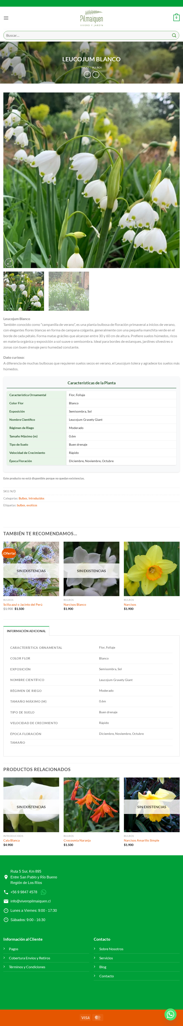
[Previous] (12, 180)
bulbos (21, 505)
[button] (6, 17)
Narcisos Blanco (75, 604)
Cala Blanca (11, 840)
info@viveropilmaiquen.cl (30, 901)
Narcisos (130, 604)
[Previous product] (95, 74)
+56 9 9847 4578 (23, 892)
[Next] (170, 180)
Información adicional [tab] (26, 631)
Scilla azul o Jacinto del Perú (22, 604)
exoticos (32, 505)
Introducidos (36, 498)
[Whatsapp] (170, 1014)
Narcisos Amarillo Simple (141, 840)
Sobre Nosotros (111, 949)
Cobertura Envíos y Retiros (29, 958)
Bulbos (97, 67)
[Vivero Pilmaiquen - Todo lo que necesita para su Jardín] (92, 18)
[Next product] (87, 74)
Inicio (85, 67)
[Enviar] (174, 35)
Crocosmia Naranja (77, 840)
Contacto (106, 976)
